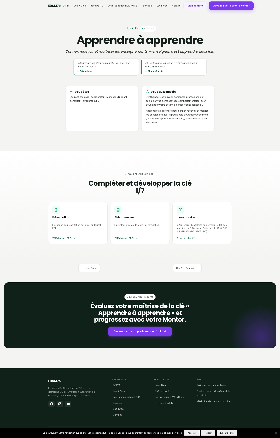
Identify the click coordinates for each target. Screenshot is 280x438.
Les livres (162, 5)
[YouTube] (68, 404)
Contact (176, 5)
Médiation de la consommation (214, 401)
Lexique (147, 5)
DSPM (66, 5)
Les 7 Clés (80, 5)
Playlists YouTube (164, 403)
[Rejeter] (276, 433)
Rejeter (208, 433)
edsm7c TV (96, 5)
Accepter (192, 433)
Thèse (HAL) (162, 391)
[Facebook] (51, 404)
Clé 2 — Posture (185, 268)
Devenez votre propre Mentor (231, 5)
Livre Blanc (161, 385)
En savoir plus (227, 433)
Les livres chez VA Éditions (170, 397)
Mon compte (195, 5)
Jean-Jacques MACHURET (123, 5)
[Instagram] (60, 404)
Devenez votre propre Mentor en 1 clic (137, 331)
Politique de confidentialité (211, 385)
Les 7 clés (133, 28)
